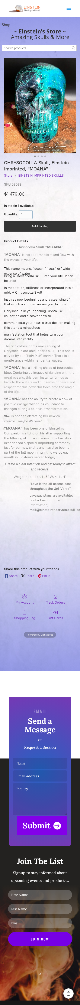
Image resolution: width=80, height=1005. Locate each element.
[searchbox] (39, 48)
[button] (68, 993)
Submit (37, 825)
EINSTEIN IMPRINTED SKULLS (41, 175)
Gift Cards (55, 618)
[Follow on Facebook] (40, 975)
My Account (25, 602)
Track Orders (55, 602)
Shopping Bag (24, 618)
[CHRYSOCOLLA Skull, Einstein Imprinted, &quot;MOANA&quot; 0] (40, 105)
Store (8, 175)
